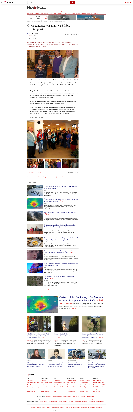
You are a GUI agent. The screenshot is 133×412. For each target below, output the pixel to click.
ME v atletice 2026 (58, 386)
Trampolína (58, 399)
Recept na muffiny (71, 382)
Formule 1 (56, 389)
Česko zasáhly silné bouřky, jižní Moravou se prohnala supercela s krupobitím (61, 200)
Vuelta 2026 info (44, 380)
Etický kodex (69, 407)
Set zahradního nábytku (80, 399)
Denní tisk (89, 13)
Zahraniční (51, 11)
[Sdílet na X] (78, 172)
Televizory (84, 401)
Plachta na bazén (50, 399)
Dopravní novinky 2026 (99, 384)
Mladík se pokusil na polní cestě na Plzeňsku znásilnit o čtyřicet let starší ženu (61, 264)
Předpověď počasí (57, 396)
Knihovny (63, 177)
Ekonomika (81, 11)
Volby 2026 (30, 380)
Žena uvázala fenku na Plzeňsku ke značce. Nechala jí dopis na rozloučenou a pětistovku (92, 336)
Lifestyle (86, 11)
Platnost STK (96, 391)
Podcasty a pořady (58, 13)
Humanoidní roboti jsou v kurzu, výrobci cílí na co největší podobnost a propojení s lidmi (60, 252)
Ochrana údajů (76, 407)
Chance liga (57, 380)
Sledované (95, 13)
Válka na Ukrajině (59, 11)
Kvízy (69, 13)
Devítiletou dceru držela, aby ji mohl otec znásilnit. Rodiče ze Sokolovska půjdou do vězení (60, 226)
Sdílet (73, 34)
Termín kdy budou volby (33, 386)
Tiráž (52, 407)
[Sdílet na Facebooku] (75, 172)
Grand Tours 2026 (45, 391)
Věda (41, 13)
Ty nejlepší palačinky (72, 380)
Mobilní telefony (43, 401)
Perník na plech (71, 391)
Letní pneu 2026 (97, 380)
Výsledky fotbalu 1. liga (59, 382)
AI (44, 254)
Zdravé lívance (70, 384)
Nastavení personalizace (96, 407)
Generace (51, 177)
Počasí (78, 13)
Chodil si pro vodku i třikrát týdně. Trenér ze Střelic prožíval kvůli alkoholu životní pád (38, 336)
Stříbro (39, 177)
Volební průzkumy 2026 (33, 382)
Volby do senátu (31, 389)
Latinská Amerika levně (85, 389)
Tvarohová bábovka (72, 386)
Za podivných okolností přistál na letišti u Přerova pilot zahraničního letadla (61, 187)
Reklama (43, 407)
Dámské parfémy (62, 401)
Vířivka (96, 399)
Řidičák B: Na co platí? (98, 386)
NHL (55, 391)
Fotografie (45, 177)
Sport (65, 13)
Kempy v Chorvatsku (85, 380)
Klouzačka (70, 399)
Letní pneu (70, 401)
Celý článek (74, 308)
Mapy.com (48, 396)
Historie (51, 13)
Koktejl (91, 11)
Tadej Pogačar (44, 386)
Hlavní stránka (30, 11)
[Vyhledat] (72, 2)
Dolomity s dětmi (84, 391)
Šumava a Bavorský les (86, 384)
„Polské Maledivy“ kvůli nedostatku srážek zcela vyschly (59, 277)
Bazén (43, 399)
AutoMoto (37, 13)
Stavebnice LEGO (53, 401)
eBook (67, 34)
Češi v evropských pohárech (88, 396)
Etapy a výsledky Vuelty (46, 382)
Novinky (29, 34)
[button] (53, 64)
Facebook (33, 407)
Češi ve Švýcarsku (84, 386)
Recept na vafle (71, 389)
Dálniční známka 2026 (98, 382)
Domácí (42, 11)
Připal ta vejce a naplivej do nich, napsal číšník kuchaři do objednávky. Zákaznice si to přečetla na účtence (61, 239)
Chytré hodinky (91, 401)
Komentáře (66, 11)
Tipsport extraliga (58, 384)
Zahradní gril (90, 399)
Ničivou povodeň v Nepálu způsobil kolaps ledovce (60, 212)
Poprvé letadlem (84, 382)
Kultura (75, 11)
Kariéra (48, 407)
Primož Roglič (44, 389)
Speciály (73, 13)
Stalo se (37, 11)
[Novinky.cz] (36, 8)
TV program (84, 13)
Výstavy (58, 177)
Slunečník (64, 399)
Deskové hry (78, 401)
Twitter (38, 407)
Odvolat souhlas (85, 407)
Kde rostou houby (67, 396)
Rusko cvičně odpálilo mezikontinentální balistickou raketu (65, 335)
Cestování (46, 13)
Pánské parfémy (100, 401)
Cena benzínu (76, 396)
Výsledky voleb (31, 384)
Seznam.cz (128, 2)
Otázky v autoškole (98, 389)
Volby (46, 11)
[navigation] (2, 2)
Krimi (71, 11)
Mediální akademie (59, 407)
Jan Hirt (42, 384)
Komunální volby (31, 391)
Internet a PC (30, 13)
